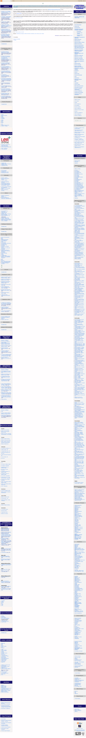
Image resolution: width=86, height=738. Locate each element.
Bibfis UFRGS (77, 567)
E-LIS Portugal (3, 242)
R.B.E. (2, 674)
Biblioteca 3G (77, 514)
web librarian (77, 568)
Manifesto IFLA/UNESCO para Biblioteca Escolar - (6, 279)
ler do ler (76, 626)
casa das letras (77, 644)
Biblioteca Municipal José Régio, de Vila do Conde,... (79, 132)
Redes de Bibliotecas (78, 108)
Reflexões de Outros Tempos (79, 109)
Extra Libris (3, 245)
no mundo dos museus (78, 659)
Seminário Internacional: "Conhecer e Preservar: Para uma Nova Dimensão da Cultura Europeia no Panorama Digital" (6, 535)
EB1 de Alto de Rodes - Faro (79, 444)
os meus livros (3, 656)
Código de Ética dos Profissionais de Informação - (5, 295)
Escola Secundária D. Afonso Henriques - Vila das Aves (79, 252)
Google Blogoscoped (78, 683)
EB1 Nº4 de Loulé (77, 448)
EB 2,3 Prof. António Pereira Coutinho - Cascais (79, 330)
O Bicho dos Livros (4, 620)
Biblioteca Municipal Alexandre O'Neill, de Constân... (79, 135)
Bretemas (76, 643)
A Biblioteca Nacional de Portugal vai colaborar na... (80, 137)
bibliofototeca (77, 508)
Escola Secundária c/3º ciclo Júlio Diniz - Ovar (79, 296)
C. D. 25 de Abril (3, 672)
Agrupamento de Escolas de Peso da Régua (79, 237)
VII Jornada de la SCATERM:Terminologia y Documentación (6, 75)
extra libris (76, 569)
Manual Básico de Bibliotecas (5, 708)
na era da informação (78, 557)
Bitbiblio (76, 554)
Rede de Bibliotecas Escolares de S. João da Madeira (79, 245)
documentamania (77, 589)
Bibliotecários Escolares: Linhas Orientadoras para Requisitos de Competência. (6, 393)
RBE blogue (76, 161)
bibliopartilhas (77, 509)
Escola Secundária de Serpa (79, 415)
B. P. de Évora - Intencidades (79, 187)
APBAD (2, 114)
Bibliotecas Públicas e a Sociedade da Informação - (6, 358)
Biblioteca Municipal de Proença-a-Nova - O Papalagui (80, 194)
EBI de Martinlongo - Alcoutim (79, 434)
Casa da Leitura (3, 665)
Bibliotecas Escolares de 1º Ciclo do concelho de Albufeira (80, 425)
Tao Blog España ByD (78, 599)
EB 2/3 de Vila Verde (78, 258)
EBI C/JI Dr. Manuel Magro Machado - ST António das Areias (79, 417)
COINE (2, 601)
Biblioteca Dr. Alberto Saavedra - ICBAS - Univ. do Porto (79, 490)
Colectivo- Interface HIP (5, 217)
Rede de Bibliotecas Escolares (6, 371)
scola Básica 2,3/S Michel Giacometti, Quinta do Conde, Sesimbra (79, 369)
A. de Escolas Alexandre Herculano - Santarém (78, 362)
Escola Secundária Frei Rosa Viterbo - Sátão (79, 302)
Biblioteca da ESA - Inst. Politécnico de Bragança (78, 498)
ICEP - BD (2, 458)
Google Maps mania (78, 684)
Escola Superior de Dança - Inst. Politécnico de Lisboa (80, 500)
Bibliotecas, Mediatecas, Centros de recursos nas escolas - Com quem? (6, 390)
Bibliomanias (3, 643)
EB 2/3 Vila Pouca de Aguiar (79, 253)
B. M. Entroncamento (78, 172)
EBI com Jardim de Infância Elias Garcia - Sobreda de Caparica (80, 388)
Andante (2, 615)
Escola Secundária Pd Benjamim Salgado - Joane (80, 230)
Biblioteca (2, 685)
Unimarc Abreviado (4, 212)
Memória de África (4, 510)
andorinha (76, 506)
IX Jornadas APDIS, (5, 571)
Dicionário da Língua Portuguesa (6, 721)
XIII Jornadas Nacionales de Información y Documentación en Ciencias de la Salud (6, 90)
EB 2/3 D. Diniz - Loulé (78, 451)
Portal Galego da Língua (5, 658)
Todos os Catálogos (4, 220)
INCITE (2, 122)
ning (75, 692)
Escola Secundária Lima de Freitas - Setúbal (79, 372)
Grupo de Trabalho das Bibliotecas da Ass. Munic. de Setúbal (79, 196)
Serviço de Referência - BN (5, 215)
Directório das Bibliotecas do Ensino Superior (6, 416)
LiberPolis (2, 117)
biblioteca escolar (77, 577)
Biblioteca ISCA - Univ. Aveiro (79, 492)
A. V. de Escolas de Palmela (79, 360)
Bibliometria (76, 642)
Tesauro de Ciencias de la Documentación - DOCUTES (5, 183)
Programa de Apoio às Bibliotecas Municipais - (5, 348)
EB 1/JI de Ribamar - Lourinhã (79, 347)
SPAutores (2, 647)
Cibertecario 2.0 (77, 517)
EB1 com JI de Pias (78, 408)
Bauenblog (76, 576)
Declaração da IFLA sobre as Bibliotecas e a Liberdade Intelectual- (5, 282)
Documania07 (77, 586)
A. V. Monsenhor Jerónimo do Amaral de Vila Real (79, 254)
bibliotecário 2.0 (77, 579)
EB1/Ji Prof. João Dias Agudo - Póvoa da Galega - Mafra (79, 351)
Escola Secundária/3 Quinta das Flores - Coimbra (79, 278)
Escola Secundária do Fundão (79, 284)
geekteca (76, 592)
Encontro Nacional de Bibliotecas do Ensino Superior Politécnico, (6, 582)
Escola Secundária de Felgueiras (80, 225)
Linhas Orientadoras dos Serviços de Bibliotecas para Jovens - (5, 287)
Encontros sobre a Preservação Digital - (6, 541)
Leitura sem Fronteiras (4, 146)
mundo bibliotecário (78, 563)
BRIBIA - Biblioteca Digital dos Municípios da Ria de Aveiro (5, 442)
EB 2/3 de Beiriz (77, 214)
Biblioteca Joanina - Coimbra (5, 690)
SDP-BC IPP (77, 531)
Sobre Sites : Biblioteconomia (79, 570)
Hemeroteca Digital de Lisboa (5, 490)
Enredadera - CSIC (4, 244)
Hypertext (2, 260)
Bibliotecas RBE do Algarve (79, 422)
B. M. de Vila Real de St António (79, 186)
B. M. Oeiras (77, 181)
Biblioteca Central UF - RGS (79, 548)
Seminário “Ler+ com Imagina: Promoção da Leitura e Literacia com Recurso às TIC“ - (6, 13)
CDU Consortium (3, 170)
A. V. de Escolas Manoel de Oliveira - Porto (79, 241)
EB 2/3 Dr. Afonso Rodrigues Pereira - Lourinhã (79, 349)
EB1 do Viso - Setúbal (78, 381)
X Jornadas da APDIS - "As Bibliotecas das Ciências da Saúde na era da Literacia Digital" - (6, 31)
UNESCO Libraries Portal (5, 125)
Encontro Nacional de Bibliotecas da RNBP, (5, 557)
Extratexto (76, 623)
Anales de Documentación (5, 237)
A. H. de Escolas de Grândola (79, 407)
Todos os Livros (3, 660)
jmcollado (76, 594)
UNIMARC (3, 163)
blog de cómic (77, 608)
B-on (2, 462)
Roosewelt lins (77, 565)
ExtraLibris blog (77, 558)
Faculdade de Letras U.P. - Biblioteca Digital (5, 474)
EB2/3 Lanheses (77, 231)
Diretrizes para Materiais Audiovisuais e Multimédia (6, 198)
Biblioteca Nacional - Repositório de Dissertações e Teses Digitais (6, 434)
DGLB (2, 116)
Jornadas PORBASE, (5, 529)
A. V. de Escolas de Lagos (79, 446)
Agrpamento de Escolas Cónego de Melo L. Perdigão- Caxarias (80, 334)
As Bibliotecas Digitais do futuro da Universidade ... (79, 128)
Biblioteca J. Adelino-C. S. (78, 191)
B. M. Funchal (77, 174)
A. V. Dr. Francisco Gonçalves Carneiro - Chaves (79, 221)
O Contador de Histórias (5, 621)
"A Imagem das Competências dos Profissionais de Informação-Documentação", (6, 304)
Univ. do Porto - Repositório (5, 475)
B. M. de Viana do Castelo (79, 185)
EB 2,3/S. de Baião (77, 209)
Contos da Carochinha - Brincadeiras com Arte (78, 621)
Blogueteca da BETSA (78, 609)
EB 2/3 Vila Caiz (77, 251)
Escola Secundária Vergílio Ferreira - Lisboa (79, 339)
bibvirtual (76, 512)
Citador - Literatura (77, 709)
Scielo (2, 253)
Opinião (76, 102)
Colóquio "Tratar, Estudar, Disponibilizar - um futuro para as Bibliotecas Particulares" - (6, 26)
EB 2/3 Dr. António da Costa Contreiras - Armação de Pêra (79, 437)
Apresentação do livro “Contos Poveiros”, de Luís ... (79, 145)
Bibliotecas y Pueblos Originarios (80, 552)
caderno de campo (77, 657)
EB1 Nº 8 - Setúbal (77, 377)
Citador (2, 649)
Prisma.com (3, 249)
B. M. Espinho (77, 173)
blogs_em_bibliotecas (78, 513)
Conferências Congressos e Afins (21, 33)
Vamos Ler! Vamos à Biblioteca (6, 668)
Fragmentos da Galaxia (78, 645)
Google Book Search (4, 512)
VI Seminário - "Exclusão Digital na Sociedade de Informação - (6, 18)
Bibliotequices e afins (78, 553)
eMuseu (76, 658)
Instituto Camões (3, 646)
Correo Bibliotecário (4, 240)
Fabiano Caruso (77, 559)
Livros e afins (37, 33)
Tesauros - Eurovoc (4, 177)
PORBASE (3, 118)
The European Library (4, 509)
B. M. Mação (77, 177)
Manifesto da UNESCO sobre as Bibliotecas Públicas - (6, 277)
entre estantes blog (78, 518)
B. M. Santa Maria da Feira (79, 184)
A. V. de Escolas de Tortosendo (79, 310)
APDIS (2, 120)
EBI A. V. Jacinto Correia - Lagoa (80, 445)
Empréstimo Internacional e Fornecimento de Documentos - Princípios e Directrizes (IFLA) (6, 706)
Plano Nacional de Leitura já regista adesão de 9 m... (79, 130)
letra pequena (77, 627)
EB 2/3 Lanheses (77, 232)
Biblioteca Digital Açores (4, 443)
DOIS (2, 241)
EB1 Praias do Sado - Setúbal (79, 380)
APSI (2, 121)
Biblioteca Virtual (3, 686)
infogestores (78, 593)
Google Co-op (77, 679)
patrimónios (76, 667)
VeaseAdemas (77, 601)
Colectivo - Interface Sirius (5, 218)
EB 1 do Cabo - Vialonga (78, 392)
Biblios (2, 238)
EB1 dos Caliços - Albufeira (79, 433)
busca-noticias (77, 581)
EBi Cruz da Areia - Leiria (78, 337)
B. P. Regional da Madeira (78, 188)
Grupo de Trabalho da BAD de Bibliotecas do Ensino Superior (6, 413)
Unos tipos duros (77, 647)
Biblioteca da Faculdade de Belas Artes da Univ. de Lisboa (80, 494)
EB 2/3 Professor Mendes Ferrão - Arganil (79, 264)
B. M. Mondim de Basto (78, 179)
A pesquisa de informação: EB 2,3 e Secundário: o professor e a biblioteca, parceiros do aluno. (6, 396)
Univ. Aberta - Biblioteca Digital (5, 464)
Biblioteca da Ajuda (77, 168)
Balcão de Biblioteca (78, 507)
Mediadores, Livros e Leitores (79, 628)
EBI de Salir (76, 464)
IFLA (2, 124)
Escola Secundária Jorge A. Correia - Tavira (79, 472)
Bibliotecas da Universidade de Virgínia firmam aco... (79, 147)
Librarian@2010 (5, 552)
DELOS (2, 602)
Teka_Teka (76, 600)
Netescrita (76, 637)
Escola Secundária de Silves (79, 468)
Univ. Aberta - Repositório (5, 465)
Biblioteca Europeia (4, 691)
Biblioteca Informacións (4, 239)
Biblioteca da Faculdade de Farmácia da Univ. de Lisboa (79, 495)
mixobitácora (77, 597)
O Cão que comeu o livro (78, 516)
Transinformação (3, 255)
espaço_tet (76, 519)
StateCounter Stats (80, 728)
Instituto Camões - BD (4, 449)
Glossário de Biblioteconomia (5, 316)
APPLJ (2, 645)
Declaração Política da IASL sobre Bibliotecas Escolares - (5, 377)
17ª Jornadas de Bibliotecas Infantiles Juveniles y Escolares (6, 72)
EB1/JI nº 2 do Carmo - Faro (79, 442)
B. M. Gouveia (77, 175)
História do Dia (3, 667)
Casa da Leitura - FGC (4, 498)
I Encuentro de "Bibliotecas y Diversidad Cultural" (6, 63)
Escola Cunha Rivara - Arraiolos (79, 403)
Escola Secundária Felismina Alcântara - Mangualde (79, 289)
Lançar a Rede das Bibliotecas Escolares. (6, 311)
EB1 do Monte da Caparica (79, 356)
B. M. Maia (76, 178)
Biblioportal (76, 546)
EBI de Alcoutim (77, 435)
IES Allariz (76, 610)
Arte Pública (3, 616)
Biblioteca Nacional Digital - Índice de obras (5, 432)
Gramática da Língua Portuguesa (4, 725)
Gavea (76, 624)
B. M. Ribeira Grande (78, 183)
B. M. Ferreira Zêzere (78, 189)
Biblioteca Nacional (4, 115)
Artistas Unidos (3, 617)
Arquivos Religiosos (78, 663)
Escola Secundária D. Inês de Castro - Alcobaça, (79, 320)
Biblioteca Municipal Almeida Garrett (54, 9)
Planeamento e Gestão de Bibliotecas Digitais (79, 529)
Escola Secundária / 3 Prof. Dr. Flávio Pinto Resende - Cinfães (79, 222)
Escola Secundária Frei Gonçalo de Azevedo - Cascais (80, 332)
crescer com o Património (79, 665)
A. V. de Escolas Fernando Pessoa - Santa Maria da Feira (79, 244)
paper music (76, 526)
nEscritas (2, 653)
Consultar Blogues (77, 698)
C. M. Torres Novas (4, 671)
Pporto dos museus (78, 660)
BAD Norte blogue (77, 160)
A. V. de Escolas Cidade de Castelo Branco (79, 273)
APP (2, 644)
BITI (2, 259)
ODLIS (2, 318)
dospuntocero (77, 585)
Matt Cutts (76, 685)
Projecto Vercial (3, 659)
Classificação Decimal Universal (6, 688)
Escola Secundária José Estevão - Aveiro (78, 266)
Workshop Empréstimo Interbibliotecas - (5, 539)
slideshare (76, 693)
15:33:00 (71, 35)
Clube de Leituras (4, 650)
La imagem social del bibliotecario (78, 595)
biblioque (76, 547)
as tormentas (3, 661)
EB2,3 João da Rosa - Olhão (79, 462)
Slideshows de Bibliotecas (79, 112)
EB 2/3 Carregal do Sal (78, 270)
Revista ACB (3, 252)
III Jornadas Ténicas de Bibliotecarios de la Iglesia (6, 53)
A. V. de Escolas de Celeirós (79, 219)
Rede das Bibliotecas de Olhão (79, 457)
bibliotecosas (77, 580)
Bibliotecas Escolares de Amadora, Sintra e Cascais (79, 397)
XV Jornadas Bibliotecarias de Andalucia (6, 86)
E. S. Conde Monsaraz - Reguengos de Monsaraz (78, 413)
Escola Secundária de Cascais (79, 327)
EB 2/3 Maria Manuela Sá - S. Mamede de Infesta (79, 247)
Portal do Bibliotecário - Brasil (79, 571)
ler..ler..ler (76, 562)
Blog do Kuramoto (77, 555)
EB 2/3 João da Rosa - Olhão (79, 461)
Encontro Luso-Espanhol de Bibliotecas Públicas (6, 560)
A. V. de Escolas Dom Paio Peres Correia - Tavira (79, 471)
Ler (75, 625)
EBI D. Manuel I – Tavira (78, 469)
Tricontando (76, 631)
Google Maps (77, 681)
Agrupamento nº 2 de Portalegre (79, 411)
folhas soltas (77, 520)
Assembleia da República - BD (6, 448)
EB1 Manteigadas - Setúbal (79, 379)
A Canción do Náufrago (78, 641)
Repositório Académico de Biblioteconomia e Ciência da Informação (5, 251)
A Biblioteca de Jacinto (78, 505)
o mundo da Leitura (4, 655)
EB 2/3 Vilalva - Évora (78, 406)
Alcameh (76, 636)
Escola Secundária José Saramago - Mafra (78, 354)
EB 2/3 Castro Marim (78, 438)
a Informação (77, 521)
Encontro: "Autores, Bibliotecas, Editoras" (6, 587)
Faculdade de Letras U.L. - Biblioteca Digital (5, 467)
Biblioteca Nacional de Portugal (6, 689)
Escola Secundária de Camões (79, 338)
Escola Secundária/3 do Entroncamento (78, 336)
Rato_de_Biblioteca (78, 530)
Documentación (77, 587)
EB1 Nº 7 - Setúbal (77, 376)
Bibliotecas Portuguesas (78, 515)
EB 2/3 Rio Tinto (77, 242)
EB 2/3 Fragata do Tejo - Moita (79, 355)
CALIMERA (3, 600)
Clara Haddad (77, 619)
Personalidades (77, 105)
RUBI (2, 411)
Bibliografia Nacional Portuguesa (6, 219)
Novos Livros (3, 654)
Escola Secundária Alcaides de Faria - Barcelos (79, 212)
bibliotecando (77, 578)
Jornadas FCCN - (6, 22)
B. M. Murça (76, 180)
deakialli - (77, 584)
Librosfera (76, 646)
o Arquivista (76, 662)
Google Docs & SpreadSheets (79, 680)
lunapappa (76, 523)
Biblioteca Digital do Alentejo (5, 438)
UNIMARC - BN (3, 213)
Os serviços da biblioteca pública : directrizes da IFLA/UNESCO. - (6, 355)
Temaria (2, 254)
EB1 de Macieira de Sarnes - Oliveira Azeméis (79, 292)
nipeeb (76, 564)
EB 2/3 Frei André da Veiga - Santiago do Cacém (79, 414)
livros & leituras (77, 522)
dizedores (76, 622)
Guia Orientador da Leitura (5, 666)
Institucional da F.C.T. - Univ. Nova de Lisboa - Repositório (5, 477)
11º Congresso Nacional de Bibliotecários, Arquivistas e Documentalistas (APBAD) (6, 36)
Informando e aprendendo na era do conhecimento (80, 560)
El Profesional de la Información (6, 243)
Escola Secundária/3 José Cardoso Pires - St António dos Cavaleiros (79, 364)
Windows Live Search (4, 513)
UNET (2, 605)
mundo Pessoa (77, 629)
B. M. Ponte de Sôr (77, 182)
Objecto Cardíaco (77, 630)
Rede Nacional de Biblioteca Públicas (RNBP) (5, 342)
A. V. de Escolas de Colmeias (79, 335)
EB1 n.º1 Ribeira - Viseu (78, 315)
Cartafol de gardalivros (78, 582)
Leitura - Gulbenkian (4, 148)
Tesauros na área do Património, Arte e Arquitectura (6, 187)
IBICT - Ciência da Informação (6, 261)
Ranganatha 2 (77, 598)
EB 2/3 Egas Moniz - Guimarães (79, 228)
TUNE (2, 604)
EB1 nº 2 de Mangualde (78, 290)
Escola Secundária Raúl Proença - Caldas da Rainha (80, 326)
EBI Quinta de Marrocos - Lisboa (80, 344)
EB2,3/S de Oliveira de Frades (79, 293)
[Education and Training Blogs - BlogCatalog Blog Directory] (80, 730)
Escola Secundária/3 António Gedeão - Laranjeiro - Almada (79, 321)
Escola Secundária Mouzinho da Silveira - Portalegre (79, 410)
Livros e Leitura (41, 33)
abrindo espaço (77, 544)
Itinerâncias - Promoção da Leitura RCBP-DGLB (5, 145)
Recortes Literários (78, 106)
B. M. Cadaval (77, 171)
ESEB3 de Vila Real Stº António (79, 475)
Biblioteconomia (3, 687)
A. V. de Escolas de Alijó (78, 205)
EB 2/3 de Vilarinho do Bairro (79, 314)
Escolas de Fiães (77, 279)
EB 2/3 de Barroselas (78, 213)
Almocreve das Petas (78, 618)
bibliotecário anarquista (78, 511)
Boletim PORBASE (4, 214)
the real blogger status (78, 686)
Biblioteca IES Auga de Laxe (79, 611)
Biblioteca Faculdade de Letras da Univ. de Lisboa (79, 497)
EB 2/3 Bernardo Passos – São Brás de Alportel (79, 465)
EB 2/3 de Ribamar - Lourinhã (79, 348)
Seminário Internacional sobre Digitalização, (5, 543)
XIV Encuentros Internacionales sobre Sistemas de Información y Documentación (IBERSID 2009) (6, 80)
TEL (2, 603)
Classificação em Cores (5, 172)
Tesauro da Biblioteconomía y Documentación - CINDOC (5, 185)
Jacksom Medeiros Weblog (79, 561)
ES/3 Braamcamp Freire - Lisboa (80, 343)
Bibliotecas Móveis (77, 99)
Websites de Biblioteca (78, 115)
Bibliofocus (76, 545)
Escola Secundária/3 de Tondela (79, 309)
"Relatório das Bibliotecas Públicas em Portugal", (6, 308)
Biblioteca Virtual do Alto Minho (5, 440)
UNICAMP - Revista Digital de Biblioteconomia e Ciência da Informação (5, 257)
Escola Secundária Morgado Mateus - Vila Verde (79, 257)
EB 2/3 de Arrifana (77, 206)
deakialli (76, 583)
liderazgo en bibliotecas (78, 596)
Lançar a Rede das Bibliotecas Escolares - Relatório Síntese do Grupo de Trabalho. (6, 387)
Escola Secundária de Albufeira (79, 426)
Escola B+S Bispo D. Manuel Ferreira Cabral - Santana (79, 483)
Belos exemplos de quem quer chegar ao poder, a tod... (79, 143)
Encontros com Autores (30, 33)
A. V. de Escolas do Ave (78, 207)
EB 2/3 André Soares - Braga (79, 215)
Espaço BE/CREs (4, 399)
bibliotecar (76, 510)
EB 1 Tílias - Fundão (78, 283)
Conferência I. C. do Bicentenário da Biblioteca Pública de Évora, (6, 565)
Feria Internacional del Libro (5, 83)
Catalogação (4, 165)
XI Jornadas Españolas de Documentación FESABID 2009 (6, 68)
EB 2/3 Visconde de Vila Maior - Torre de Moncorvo (79, 250)
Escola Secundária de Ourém (79, 295)
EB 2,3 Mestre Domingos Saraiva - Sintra (78, 384)
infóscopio (76, 524)
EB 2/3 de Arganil (77, 263)
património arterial (77, 666)
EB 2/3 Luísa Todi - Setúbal (79, 375)
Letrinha (2, 651)
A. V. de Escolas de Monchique (79, 456)
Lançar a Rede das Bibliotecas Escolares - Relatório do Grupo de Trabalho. (6, 384)
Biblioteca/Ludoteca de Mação (79, 190)
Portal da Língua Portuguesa (5, 730)
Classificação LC (3, 171)
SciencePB (76, 566)
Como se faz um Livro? (4, 673)
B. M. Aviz (76, 170)
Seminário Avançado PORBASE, (6, 532)
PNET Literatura (3, 657)
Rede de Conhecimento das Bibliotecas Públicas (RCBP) (5, 344)
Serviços (76, 111)
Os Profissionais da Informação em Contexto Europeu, (6, 589)
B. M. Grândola (77, 176)
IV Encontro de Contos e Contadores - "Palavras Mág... (79, 139)
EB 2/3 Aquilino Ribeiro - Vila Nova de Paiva (79, 312)
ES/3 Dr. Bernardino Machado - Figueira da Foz (79, 282)
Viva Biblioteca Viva (78, 532)
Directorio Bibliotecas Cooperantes (4, 211)
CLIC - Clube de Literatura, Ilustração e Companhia (5, 618)
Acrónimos (4, 319)
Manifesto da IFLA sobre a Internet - (5, 293)
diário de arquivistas (78, 664)
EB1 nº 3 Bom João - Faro (79, 443)
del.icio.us (76, 691)
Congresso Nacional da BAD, (6, 549)
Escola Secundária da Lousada (79, 233)
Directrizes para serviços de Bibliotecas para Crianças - (6, 290)
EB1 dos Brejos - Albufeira (79, 432)
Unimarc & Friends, (6, 544)
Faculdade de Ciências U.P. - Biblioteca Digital (5, 472)
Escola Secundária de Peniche (79, 299)
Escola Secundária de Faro (79, 439)
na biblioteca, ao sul (78, 525)
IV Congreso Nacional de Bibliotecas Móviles (6, 94)
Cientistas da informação (78, 556)
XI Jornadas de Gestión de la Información (6, 97)
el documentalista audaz (78, 588)
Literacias (2, 652)
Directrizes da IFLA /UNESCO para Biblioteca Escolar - (5, 380)
